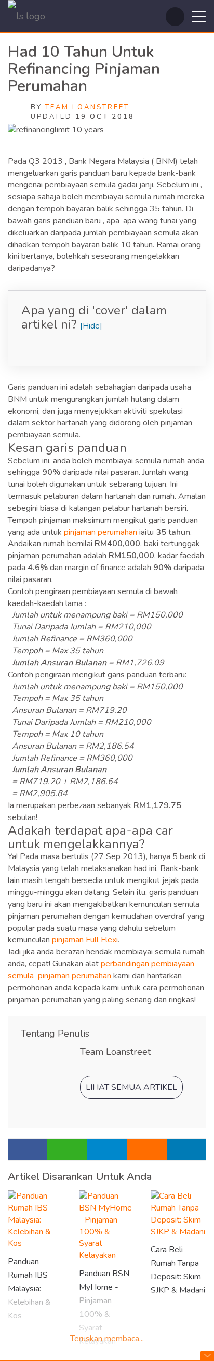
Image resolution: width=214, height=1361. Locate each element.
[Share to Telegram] (107, 1149)
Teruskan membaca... (107, 1338)
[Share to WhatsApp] (67, 1149)
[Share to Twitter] (186, 1149)
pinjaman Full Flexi (85, 940)
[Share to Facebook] (27, 1149)
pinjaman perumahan (100, 532)
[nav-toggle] (198, 15)
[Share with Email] (146, 1149)
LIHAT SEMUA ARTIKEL (131, 1087)
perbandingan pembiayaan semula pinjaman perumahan (101, 969)
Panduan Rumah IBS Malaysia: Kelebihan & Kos (29, 1288)
